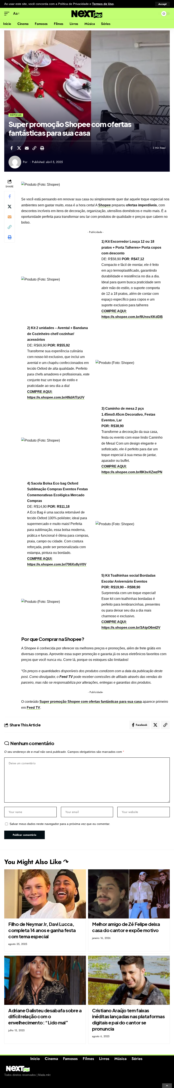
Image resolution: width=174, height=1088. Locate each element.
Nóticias (16, 115)
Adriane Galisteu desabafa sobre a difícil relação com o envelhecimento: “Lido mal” (44, 1016)
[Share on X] (19, 148)
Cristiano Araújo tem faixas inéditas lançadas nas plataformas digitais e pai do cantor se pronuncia (128, 1019)
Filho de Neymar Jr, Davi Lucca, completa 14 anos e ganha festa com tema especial (42, 930)
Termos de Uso (103, 4)
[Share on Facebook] (11, 148)
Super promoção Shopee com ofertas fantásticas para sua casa (90, 701)
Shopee (104, 205)
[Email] (27, 148)
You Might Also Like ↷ (36, 861)
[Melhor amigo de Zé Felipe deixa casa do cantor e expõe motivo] (129, 893)
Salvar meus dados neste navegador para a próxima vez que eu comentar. (60, 824)
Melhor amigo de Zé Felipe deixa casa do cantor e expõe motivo (126, 927)
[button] (162, 4)
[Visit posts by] (14, 162)
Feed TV (33, 707)
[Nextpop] (87, 13)
